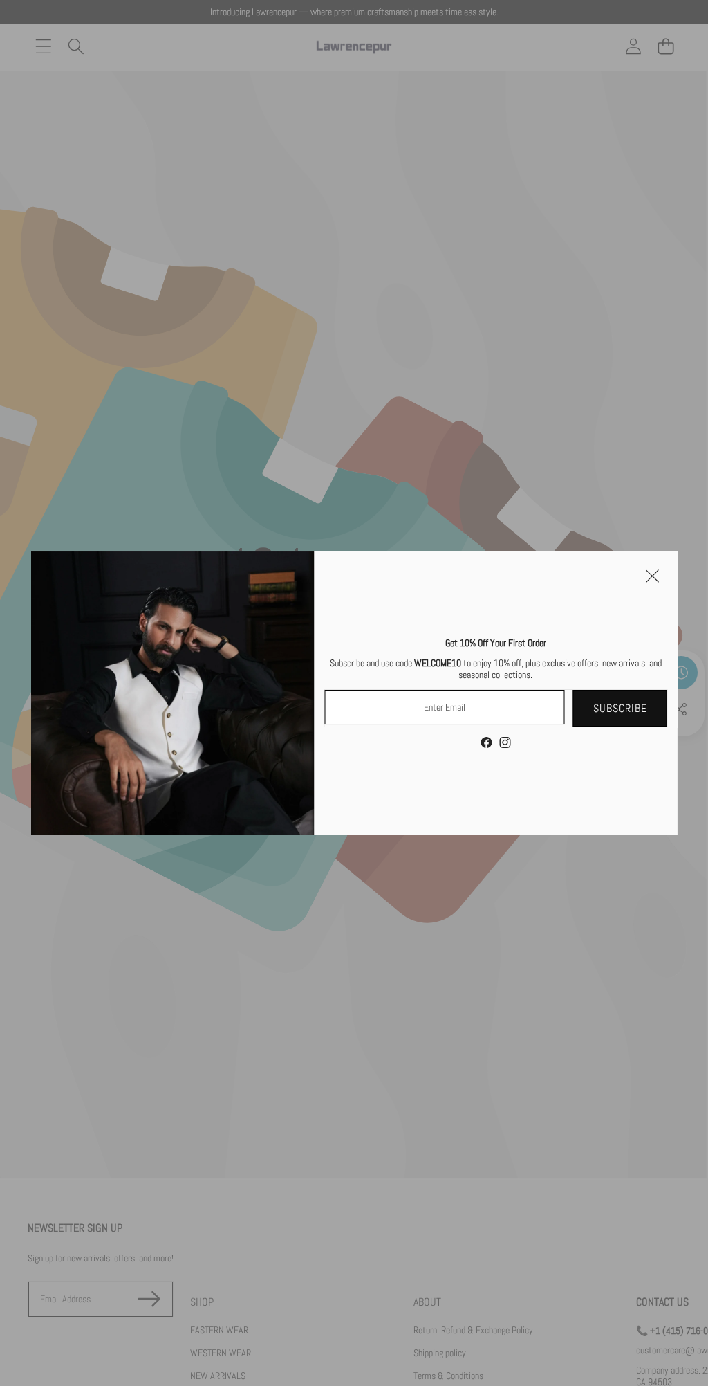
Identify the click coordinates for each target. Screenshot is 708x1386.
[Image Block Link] (173, 693)
